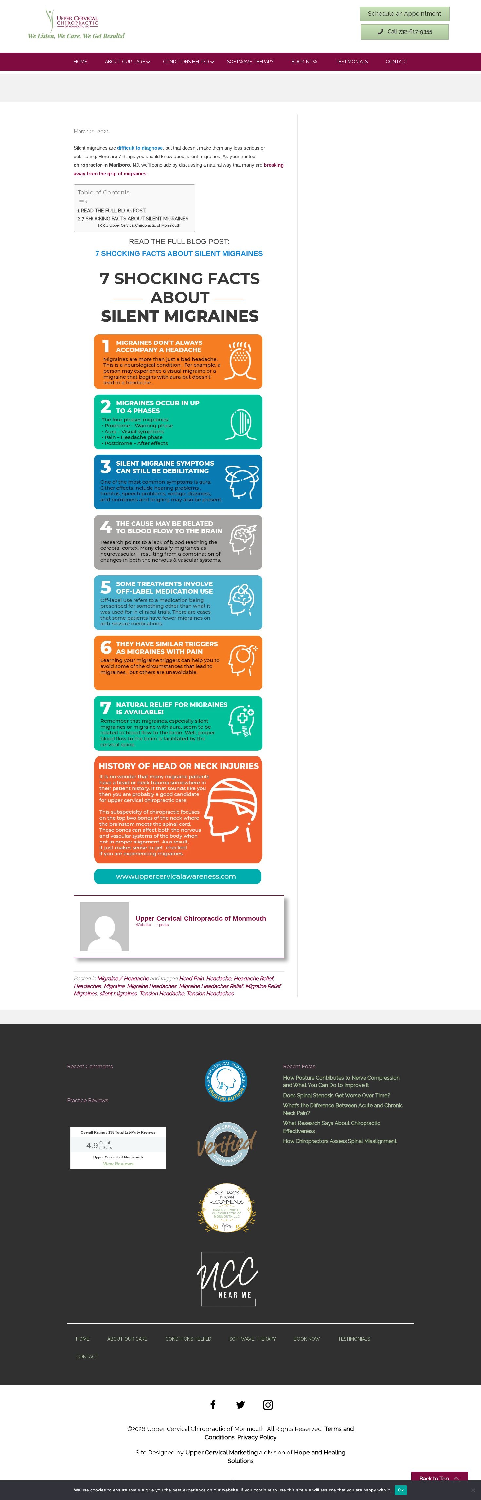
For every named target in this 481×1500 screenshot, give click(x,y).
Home (80, 61)
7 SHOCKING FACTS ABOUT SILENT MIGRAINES (135, 218)
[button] (213, 1406)
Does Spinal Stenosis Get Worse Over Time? (336, 1095)
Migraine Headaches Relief (211, 986)
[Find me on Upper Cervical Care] (226, 1143)
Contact (397, 61)
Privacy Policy (256, 1437)
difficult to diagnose (140, 148)
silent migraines (118, 994)
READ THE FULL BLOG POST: (113, 210)
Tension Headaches (210, 994)
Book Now (305, 61)
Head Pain (191, 978)
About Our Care (125, 61)
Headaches (87, 986)
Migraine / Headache (123, 978)
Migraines (85, 994)
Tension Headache (161, 994)
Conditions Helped (186, 61)
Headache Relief (253, 978)
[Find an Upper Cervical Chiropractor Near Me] (228, 1278)
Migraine (114, 986)
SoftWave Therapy (250, 61)
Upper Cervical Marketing (221, 1452)
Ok (401, 1489)
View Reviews (118, 1163)
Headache (218, 978)
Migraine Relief (262, 986)
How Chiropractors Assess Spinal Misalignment (340, 1141)
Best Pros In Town (227, 1193)
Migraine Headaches (151, 986)
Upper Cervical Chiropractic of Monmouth (144, 225)
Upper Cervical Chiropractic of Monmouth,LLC (226, 1213)
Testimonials (352, 61)
